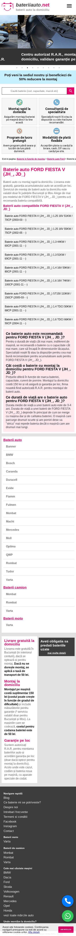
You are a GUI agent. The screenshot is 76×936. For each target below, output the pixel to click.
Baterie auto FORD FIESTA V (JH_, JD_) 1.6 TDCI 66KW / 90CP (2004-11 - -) (39, 321)
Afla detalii (34, 932)
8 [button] (54, 67)
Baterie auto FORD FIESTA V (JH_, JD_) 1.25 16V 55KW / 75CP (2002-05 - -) (38, 230)
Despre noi (11, 807)
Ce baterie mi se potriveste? (22, 802)
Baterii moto (13, 618)
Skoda (8, 886)
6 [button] (43, 67)
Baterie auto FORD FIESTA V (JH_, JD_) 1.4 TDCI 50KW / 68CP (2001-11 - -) (39, 308)
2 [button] (22, 67)
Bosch (10, 463)
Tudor (10, 571)
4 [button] (32, 67)
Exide (10, 488)
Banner (11, 446)
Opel (7, 905)
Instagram (10, 826)
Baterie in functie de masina (31, 159)
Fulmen (11, 504)
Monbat (11, 513)
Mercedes (12, 529)
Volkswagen (11, 891)
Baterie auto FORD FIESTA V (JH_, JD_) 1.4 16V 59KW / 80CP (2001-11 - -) (38, 269)
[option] (38, 40)
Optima (11, 546)
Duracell (11, 479)
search (71, 91)
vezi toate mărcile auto (19, 915)
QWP (9, 554)
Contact (9, 830)
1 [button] (17, 67)
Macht (10, 521)
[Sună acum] (68, 901)
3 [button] (27, 67)
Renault (9, 896)
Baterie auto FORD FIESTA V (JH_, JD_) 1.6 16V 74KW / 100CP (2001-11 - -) (38, 282)
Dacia (7, 877)
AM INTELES (65, 930)
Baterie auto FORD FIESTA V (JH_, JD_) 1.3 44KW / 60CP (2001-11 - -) (35, 243)
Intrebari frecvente (16, 812)
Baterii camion (15, 587)
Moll (8, 538)
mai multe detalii (57, 653)
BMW (9, 454)
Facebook (10, 821)
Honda (8, 910)
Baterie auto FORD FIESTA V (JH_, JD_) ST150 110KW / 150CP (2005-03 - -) (38, 295)
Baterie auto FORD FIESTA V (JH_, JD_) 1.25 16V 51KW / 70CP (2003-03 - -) (38, 217)
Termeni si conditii (15, 816)
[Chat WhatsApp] (68, 916)
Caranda (11, 471)
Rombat (11, 563)
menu (69, 6)
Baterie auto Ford (56, 159)
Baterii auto (12, 440)
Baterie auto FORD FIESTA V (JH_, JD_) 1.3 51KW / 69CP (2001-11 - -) (35, 256)
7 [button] (48, 67)
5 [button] (38, 67)
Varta (9, 579)
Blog (6, 797)
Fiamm (10, 496)
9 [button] (59, 67)
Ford (7, 882)
